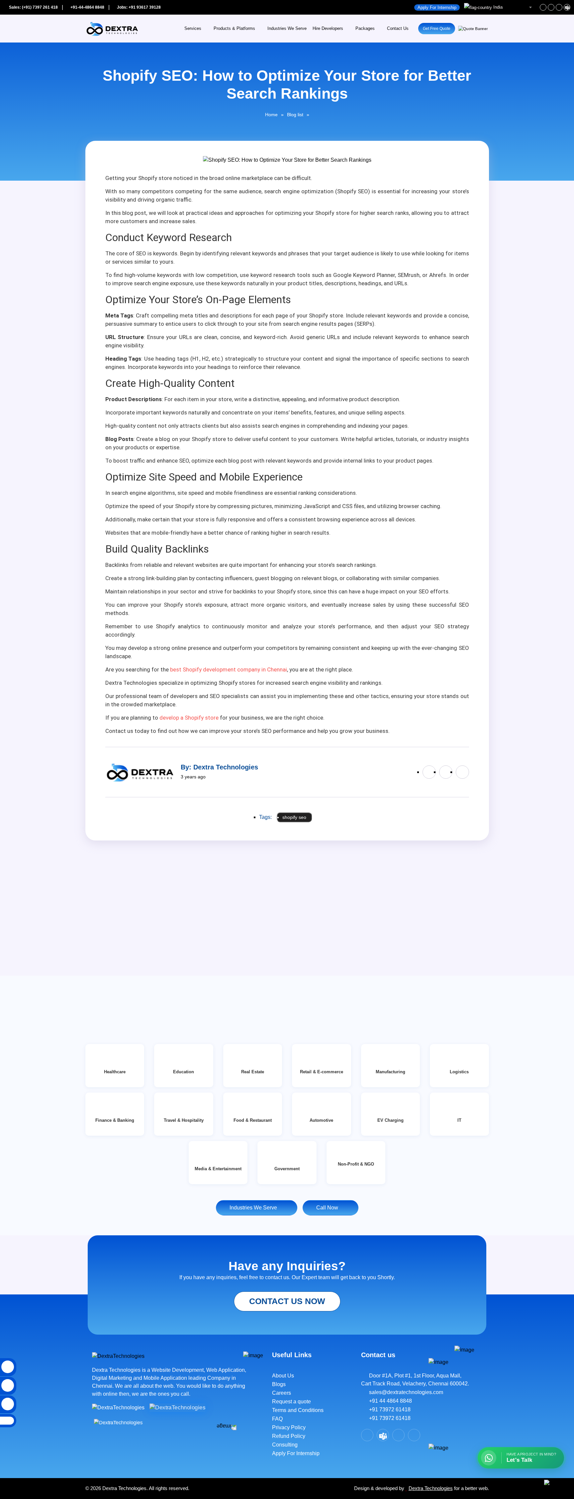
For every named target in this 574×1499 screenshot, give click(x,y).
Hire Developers (328, 28)
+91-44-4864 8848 (86, 7)
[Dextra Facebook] (543, 7)
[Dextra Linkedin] (551, 7)
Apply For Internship (437, 7)
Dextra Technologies (431, 1488)
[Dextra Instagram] (559, 7)
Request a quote (291, 1401)
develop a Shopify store (189, 717)
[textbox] (499, 7)
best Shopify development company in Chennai (228, 669)
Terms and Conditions (298, 1410)
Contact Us (398, 28)
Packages (365, 28)
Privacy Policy (289, 1427)
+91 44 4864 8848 (388, 1401)
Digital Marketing (112, 1378)
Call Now (328, 1207)
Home (271, 114)
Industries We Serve (287, 28)
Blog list (295, 114)
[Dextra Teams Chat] (383, 1435)
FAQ (277, 1419)
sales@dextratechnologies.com (404, 1392)
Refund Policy (288, 1436)
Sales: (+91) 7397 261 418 (33, 7)
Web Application (225, 1370)
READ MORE (109, 988)
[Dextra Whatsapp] (414, 1435)
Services (192, 28)
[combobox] (499, 7)
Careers (281, 1393)
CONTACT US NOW (287, 1301)
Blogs (279, 1384)
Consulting (285, 1445)
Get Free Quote (436, 28)
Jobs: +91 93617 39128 (138, 7)
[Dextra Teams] (567, 7)
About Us (283, 1375)
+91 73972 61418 (388, 1409)
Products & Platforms (234, 28)
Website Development (177, 1370)
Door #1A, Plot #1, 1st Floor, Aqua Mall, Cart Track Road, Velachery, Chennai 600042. (415, 1379)
